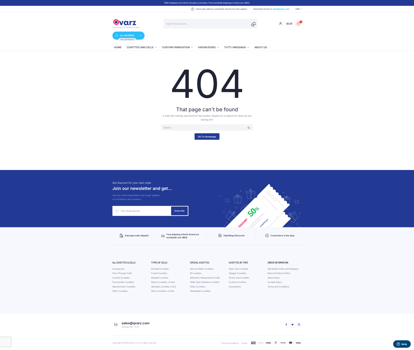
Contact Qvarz (275, 282)
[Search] (252, 25)
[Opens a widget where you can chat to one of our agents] (402, 344)
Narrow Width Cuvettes (201, 269)
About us (260, 47)
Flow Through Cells (122, 273)
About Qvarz (274, 277)
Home (117, 47)
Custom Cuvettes (121, 277)
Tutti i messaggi (235, 47)
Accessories (118, 269)
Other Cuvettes (120, 291)
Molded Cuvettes (159, 277)
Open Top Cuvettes (238, 269)
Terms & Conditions (230, 343)
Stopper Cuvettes (237, 273)
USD (297, 9)
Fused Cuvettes (159, 273)
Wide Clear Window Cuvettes (204, 282)
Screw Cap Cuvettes (239, 277)
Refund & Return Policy (279, 273)
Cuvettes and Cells (140, 47)
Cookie (244, 343)
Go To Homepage (207, 136)
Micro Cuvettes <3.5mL (162, 291)
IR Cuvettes (195, 273)
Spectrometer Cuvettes (123, 286)
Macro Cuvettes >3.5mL (163, 282)
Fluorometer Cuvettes (123, 282)
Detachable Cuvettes (200, 291)
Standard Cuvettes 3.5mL (163, 286)
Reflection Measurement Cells (205, 277)
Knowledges (207, 47)
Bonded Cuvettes (160, 269)
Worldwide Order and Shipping (283, 269)
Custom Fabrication (176, 47)
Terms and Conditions (278, 286)
